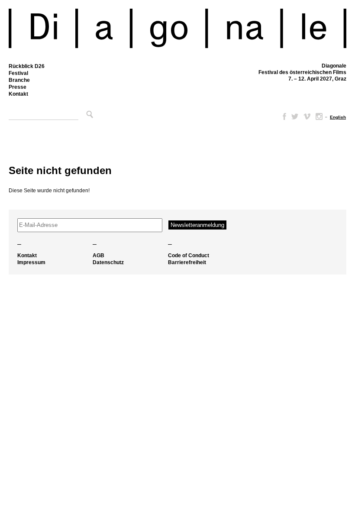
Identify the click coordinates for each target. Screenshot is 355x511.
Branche (19, 80)
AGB (98, 255)
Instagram (319, 116)
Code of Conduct (188, 255)
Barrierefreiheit (187, 262)
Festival (18, 73)
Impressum (31, 262)
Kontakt (18, 94)
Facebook (282, 116)
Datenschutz (108, 262)
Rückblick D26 (27, 66)
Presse (17, 87)
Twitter (294, 116)
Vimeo (306, 116)
